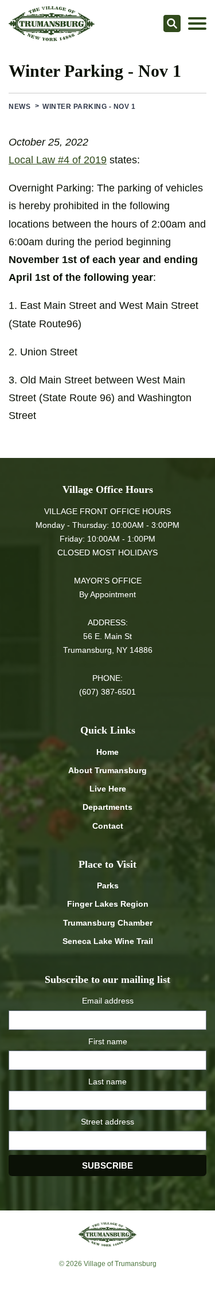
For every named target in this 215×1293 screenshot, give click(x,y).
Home (107, 752)
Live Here (107, 788)
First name (107, 1041)
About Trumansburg (107, 770)
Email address (108, 1000)
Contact (107, 825)
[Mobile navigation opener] (197, 23)
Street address (107, 1121)
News (19, 107)
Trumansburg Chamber (108, 922)
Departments (107, 807)
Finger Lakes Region (107, 903)
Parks (108, 885)
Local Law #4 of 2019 (58, 160)
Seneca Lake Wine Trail (107, 941)
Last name (107, 1081)
